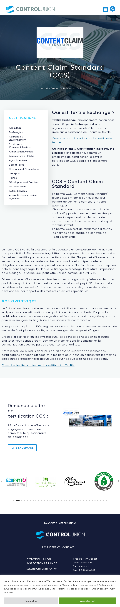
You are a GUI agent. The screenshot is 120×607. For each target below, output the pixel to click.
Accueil (44, 88)
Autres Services (18, 190)
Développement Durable (23, 182)
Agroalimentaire (18, 160)
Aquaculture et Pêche (21, 155)
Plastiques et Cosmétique (24, 169)
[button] (105, 9)
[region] (60, 591)
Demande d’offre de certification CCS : (28, 411)
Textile (13, 177)
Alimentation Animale (21, 151)
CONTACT (68, 547)
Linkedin (78, 548)
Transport (14, 173)
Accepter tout (87, 601)
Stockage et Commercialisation (19, 146)
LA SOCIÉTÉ (50, 523)
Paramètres (31, 601)
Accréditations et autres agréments (23, 197)
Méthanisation (17, 186)
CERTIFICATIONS (68, 523)
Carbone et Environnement (17, 138)
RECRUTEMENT (51, 547)
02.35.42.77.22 (84, 566)
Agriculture (15, 127)
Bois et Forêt (16, 164)
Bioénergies (16, 132)
